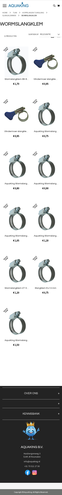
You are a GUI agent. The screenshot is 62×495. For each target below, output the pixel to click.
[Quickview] (15, 68)
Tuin (15, 12)
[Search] (54, 5)
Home (5, 12)
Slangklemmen (9, 15)
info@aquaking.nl (31, 461)
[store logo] (18, 4)
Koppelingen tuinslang (33, 12)
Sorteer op (33, 34)
